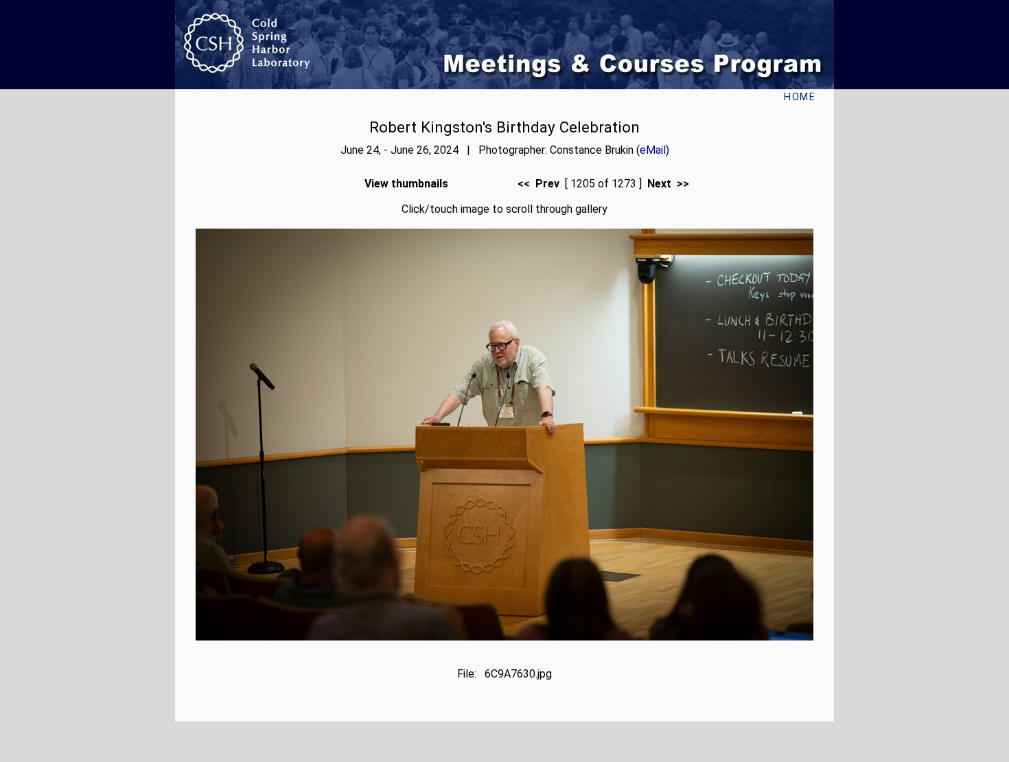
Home (799, 97)
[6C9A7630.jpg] (504, 636)
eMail (653, 150)
